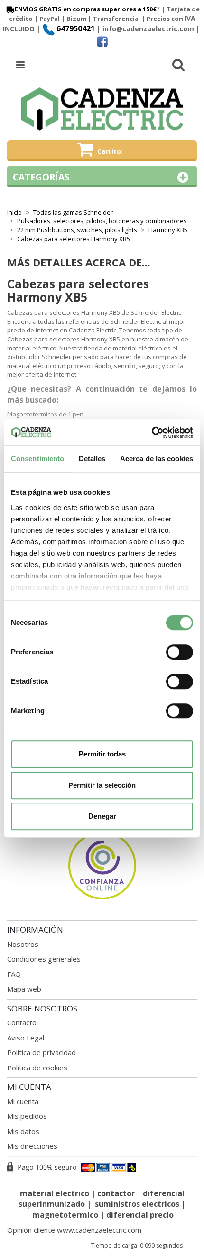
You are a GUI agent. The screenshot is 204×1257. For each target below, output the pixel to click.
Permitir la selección (102, 785)
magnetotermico (66, 1215)
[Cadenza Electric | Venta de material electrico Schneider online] (102, 109)
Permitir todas (102, 754)
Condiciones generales (44, 959)
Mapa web (24, 988)
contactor (116, 1193)
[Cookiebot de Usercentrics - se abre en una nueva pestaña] (151, 432)
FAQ (14, 974)
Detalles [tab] (92, 458)
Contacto (22, 1022)
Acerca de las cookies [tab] (156, 458)
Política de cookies (37, 1067)
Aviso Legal (25, 1037)
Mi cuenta (22, 1101)
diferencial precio (140, 1215)
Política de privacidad (41, 1052)
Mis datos (23, 1131)
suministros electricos (137, 1204)
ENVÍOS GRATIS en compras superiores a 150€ (86, 9)
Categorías (41, 177)
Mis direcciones (32, 1146)
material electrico (54, 1193)
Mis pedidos (27, 1116)
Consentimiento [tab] (37, 458)
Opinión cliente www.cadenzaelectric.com (74, 1230)
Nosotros (22, 944)
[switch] (179, 652)
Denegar (102, 816)
